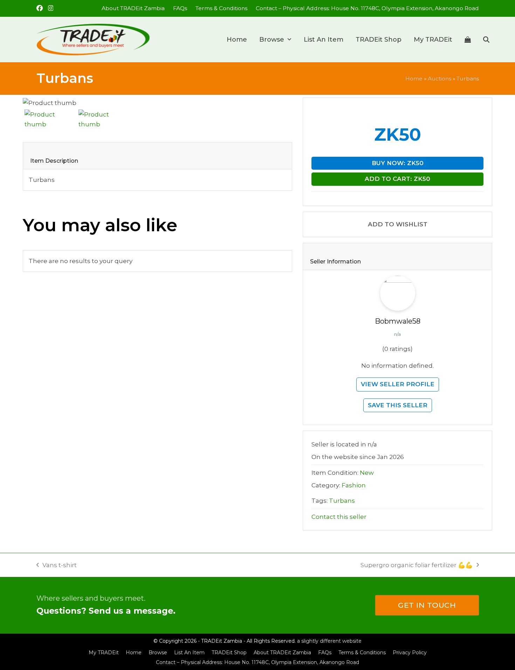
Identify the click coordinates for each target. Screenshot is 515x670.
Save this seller (397, 405)
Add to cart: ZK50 (397, 178)
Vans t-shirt (56, 566)
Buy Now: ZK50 (398, 163)
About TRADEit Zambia (282, 652)
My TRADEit (104, 652)
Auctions (439, 78)
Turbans (342, 500)
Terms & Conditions (362, 652)
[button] (468, 39)
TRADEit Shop (229, 652)
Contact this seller (338, 516)
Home (414, 78)
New (367, 472)
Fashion (354, 485)
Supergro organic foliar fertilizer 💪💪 (416, 566)
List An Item (189, 652)
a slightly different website (329, 641)
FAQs (324, 652)
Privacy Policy (410, 652)
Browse (158, 652)
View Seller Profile (397, 384)
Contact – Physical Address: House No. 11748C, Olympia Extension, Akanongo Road (257, 662)
